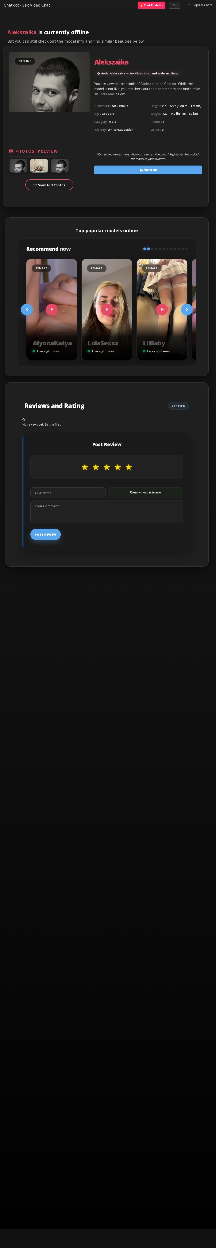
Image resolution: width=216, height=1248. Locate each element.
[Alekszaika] (18, 166)
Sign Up (150, 170)
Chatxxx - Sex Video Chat (27, 5)
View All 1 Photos (51, 185)
